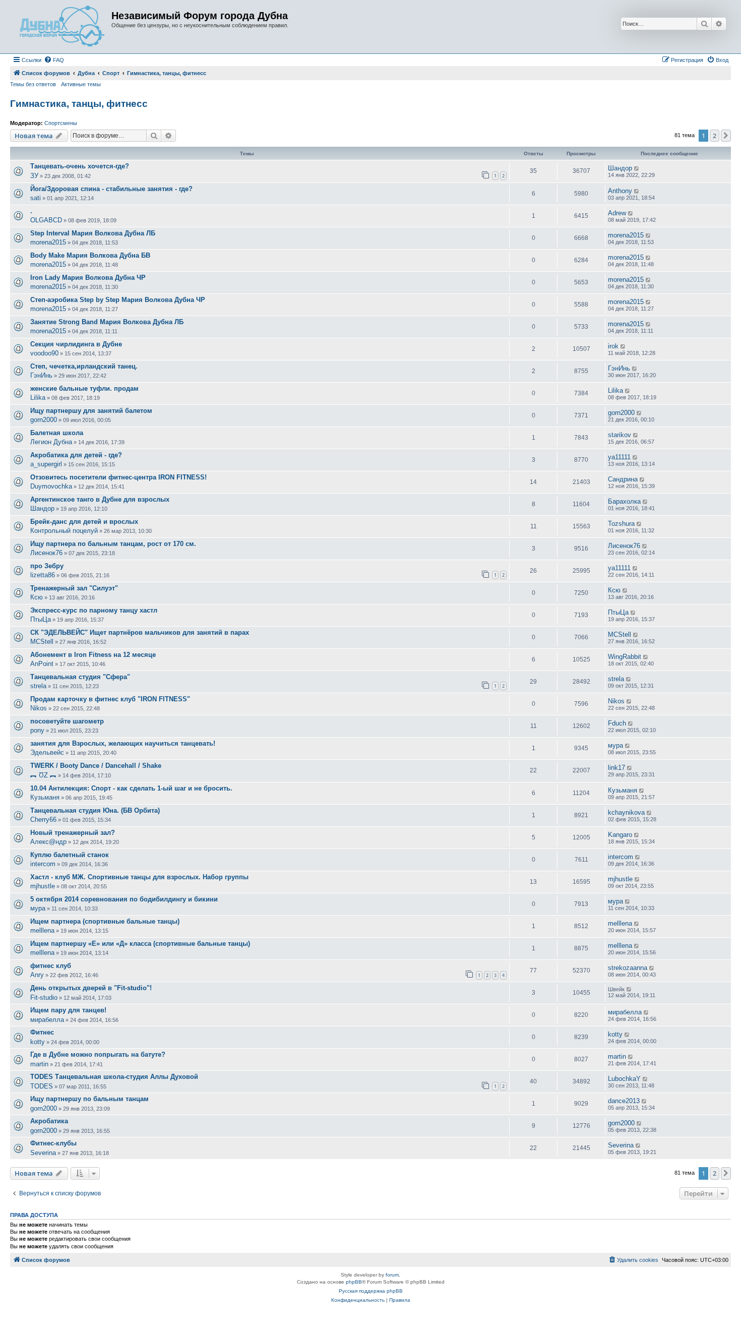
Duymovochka (51, 486)
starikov (619, 435)
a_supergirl (46, 464)
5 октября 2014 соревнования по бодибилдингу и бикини (124, 899)
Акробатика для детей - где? (76, 455)
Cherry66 (43, 819)
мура (615, 745)
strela (38, 686)
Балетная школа (56, 433)
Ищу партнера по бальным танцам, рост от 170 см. (113, 544)
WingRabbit (624, 656)
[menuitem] (54, 60)
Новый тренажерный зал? (72, 832)
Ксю (36, 597)
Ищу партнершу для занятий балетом (91, 410)
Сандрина (623, 479)
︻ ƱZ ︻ (43, 775)
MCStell (41, 641)
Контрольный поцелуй (64, 530)
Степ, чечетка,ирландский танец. (84, 366)
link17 (616, 767)
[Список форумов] (62, 27)
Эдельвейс (47, 752)
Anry (37, 975)
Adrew (617, 213)
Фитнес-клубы (53, 1143)
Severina (43, 1153)
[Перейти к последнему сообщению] (637, 168)
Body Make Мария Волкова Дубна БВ (90, 255)
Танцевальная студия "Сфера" (80, 677)
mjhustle (42, 886)
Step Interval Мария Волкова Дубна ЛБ (92, 233)
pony (37, 730)
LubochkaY (624, 1078)
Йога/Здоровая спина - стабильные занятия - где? (111, 189)
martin (39, 1064)
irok (613, 346)
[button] (726, 136)
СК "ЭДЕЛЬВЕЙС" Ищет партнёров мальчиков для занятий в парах (139, 632)
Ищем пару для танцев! (68, 1010)
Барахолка (624, 501)
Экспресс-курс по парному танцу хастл (93, 610)
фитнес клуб (50, 966)
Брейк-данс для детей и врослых (84, 521)
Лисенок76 (46, 553)
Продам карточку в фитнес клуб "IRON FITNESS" (110, 699)
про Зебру (47, 566)
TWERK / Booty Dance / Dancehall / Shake (95, 765)
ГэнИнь (41, 375)
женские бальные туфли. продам (84, 388)
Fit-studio (43, 997)
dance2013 (624, 1101)
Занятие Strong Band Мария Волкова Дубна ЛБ (106, 322)
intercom (42, 864)
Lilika (37, 397)
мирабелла (47, 1019)
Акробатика (49, 1121)
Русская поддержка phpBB (371, 1291)
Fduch (617, 723)
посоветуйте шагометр (67, 721)
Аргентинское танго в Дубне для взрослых (99, 499)
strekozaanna (627, 968)
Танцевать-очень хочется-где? (79, 166)
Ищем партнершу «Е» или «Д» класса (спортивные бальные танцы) (140, 943)
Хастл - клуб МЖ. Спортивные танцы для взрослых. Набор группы (139, 877)
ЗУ (34, 175)
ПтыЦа (40, 619)
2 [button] (714, 135)
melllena (42, 930)
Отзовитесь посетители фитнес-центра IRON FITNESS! (118, 477)
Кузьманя (44, 797)
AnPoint (41, 664)
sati (35, 198)
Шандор (620, 168)
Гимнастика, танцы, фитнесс (79, 103)
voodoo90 (44, 353)
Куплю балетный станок (69, 855)
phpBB (354, 1282)
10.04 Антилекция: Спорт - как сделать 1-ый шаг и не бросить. (131, 788)
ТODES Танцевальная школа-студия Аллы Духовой (114, 1076)
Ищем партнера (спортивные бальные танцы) (104, 921)
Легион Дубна (51, 442)
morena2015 (48, 242)
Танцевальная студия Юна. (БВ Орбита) (95, 810)
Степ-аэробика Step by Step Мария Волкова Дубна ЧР (117, 300)
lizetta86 (42, 575)
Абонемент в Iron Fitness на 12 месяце (93, 654)
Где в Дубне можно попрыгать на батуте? (97, 1054)
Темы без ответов (33, 84)
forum (392, 1275)
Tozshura (621, 523)
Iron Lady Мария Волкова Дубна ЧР (88, 277)
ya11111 (619, 457)
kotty (37, 1042)
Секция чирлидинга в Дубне (76, 344)
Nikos (38, 708)
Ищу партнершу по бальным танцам (89, 1099)
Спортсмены (60, 123)
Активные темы (81, 84)
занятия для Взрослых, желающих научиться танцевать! (122, 743)
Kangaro (620, 834)
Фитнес (42, 1032)
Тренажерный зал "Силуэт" (74, 588)
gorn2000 (43, 419)
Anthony (620, 191)
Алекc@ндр (48, 841)
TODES (41, 1086)
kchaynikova (626, 812)
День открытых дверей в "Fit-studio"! (91, 988)
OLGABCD (46, 220)
